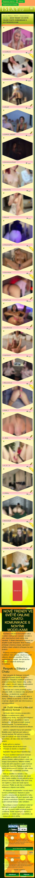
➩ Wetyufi (6, 217)
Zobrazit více (17, 591)
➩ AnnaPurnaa (7, 328)
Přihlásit (21, 1)
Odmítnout (12, 874)
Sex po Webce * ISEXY (10, 16)
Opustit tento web (10, 852)
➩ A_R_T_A (6, 465)
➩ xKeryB (6, 107)
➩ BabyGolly (7, 190)
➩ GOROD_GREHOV (9, 134)
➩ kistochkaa (7, 272)
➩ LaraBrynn (7, 52)
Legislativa (20, 824)
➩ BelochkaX (7, 521)
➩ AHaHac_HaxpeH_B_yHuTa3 (12, 548)
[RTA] (31, 852)
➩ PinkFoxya (7, 300)
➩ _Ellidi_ (6, 438)
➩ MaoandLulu (7, 383)
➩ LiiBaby (6, 493)
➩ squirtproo (7, 355)
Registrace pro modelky (10, 4)
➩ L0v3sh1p (6, 576)
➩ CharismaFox (8, 245)
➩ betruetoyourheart (9, 162)
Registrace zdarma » (9, 1)
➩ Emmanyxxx (7, 79)
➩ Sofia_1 (6, 410)
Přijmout (26, 874)
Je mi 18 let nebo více (19, 848)
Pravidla (14, 824)
